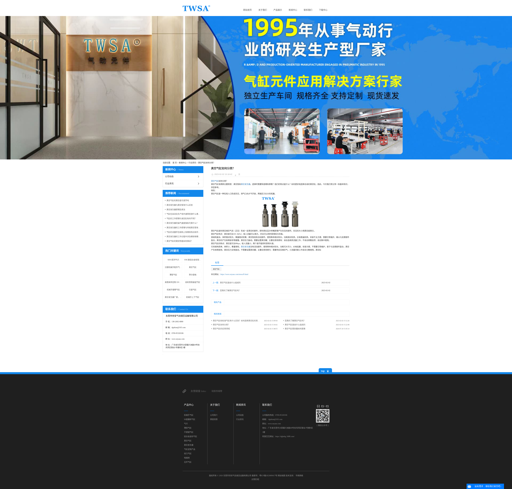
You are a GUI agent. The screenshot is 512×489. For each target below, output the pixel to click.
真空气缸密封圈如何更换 (295, 329)
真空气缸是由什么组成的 (230, 283)
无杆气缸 (187, 462)
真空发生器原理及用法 (176, 210)
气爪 (186, 424)
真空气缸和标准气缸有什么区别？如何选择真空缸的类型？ (237, 321)
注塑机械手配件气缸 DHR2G (173, 267)
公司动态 (169, 176)
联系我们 (308, 10)
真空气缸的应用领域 (221, 329)
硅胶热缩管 (217, 391)
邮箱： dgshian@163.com (272, 419)
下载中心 (323, 10)
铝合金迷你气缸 (190, 436)
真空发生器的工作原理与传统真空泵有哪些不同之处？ (184, 228)
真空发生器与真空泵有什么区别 (180, 205)
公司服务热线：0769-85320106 (274, 415)
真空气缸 (192, 267)
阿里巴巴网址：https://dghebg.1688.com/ (278, 436)
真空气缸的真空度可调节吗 (178, 200)
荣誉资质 (214, 419)
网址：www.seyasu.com (271, 424)
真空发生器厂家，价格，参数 (173, 297)
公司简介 (214, 415)
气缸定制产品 (189, 449)
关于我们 (262, 10)
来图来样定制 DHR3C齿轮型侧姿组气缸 (173, 282)
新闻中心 (293, 10)
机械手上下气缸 (192, 297)
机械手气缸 (188, 415)
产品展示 (277, 10)
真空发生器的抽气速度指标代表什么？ (182, 223)
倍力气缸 (187, 454)
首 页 (175, 163)
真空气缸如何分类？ (221, 325)
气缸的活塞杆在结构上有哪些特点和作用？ (184, 232)
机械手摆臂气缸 (173, 290)
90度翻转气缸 (189, 419)
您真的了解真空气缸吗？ (230, 291)
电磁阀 (187, 458)
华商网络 (299, 476)
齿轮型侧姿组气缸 (192, 282)
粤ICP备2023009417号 (268, 476)
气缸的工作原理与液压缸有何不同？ (181, 219)
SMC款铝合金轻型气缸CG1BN (192, 260)
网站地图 (281, 476)
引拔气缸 (192, 290)
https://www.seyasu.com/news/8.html (234, 274)
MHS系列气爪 (173, 260)
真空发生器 (245, 184)
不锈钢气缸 (188, 432)
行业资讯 (192, 163)
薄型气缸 (173, 275)
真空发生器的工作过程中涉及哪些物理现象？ (184, 237)
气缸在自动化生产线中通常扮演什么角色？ (184, 214)
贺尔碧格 (192, 275)
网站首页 (247, 10)
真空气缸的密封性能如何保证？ (180, 241)
